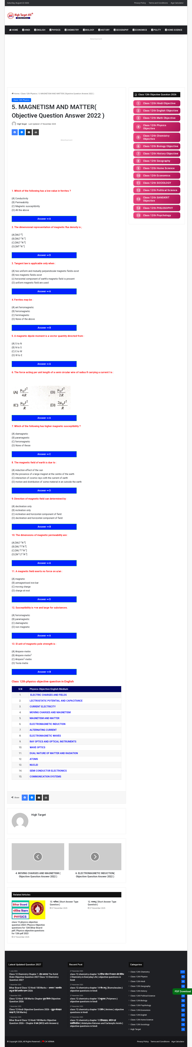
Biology (89, 30)
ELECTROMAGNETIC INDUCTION (47, 724)
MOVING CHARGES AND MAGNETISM (50, 712)
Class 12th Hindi (137, 981)
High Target (22, 124)
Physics (55, 30)
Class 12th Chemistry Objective (156, 137)
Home (15, 30)
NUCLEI (34, 764)
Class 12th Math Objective (159, 117)
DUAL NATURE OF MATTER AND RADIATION (54, 753)
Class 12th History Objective (160, 153)
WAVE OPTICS (37, 747)
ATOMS (34, 759)
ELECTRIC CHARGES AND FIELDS (48, 694)
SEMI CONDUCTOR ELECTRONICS (48, 770)
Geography (122, 30)
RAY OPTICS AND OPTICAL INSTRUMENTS (53, 741)
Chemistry (72, 30)
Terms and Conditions (158, 3)
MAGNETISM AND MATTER (44, 718)
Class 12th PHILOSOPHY (158, 207)
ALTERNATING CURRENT (43, 729)
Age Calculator (177, 3)
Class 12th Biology (138, 1000)
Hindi (27, 30)
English (40, 30)
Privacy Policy (140, 3)
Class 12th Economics (156, 175)
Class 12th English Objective (160, 110)
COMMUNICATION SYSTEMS (45, 776)
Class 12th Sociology (139, 1024)
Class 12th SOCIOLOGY (157, 182)
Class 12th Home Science (159, 168)
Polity (157, 30)
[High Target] (22, 15)
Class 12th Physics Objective (154, 127)
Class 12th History (138, 991)
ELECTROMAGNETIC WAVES (45, 735)
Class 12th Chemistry (140, 972)
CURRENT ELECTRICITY (43, 706)
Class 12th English (138, 1015)
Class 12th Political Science (160, 190)
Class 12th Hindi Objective (159, 103)
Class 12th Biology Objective (160, 146)
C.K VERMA (49, 1041)
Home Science (174, 30)
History (105, 30)
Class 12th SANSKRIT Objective (156, 199)
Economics (140, 30)
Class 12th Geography (156, 160)
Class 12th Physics (29, 93)
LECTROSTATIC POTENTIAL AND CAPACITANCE (56, 700)
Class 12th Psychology (157, 215)
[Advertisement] (96, 62)
